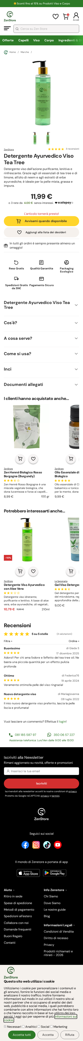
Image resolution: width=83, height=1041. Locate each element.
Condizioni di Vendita (59, 931)
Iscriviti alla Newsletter (38, 760)
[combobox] (46, 29)
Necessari (14, 1027)
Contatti (9, 943)
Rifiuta (69, 1035)
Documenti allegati (23, 384)
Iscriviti (41, 783)
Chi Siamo (51, 896)
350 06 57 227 (64, 735)
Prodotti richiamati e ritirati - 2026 (58, 953)
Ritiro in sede (13, 896)
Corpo (49, 40)
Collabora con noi (16, 923)
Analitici (31, 1027)
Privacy (49, 945)
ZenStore (9, 149)
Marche (25, 52)
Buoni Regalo (13, 936)
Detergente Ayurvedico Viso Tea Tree (37, 305)
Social (45, 1027)
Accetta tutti (22, 1035)
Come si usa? (17, 353)
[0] (66, 19)
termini (55, 795)
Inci (7, 369)
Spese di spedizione (18, 903)
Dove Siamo (52, 903)
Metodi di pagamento (19, 910)
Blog (47, 916)
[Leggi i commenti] (56, 149)
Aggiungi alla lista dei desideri (45, 232)
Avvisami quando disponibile (46, 221)
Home (12, 52)
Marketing (60, 1027)
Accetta (48, 1035)
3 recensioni (72, 149)
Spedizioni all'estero (18, 916)
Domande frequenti (17, 929)
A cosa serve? (18, 338)
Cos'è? (10, 323)
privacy (73, 791)
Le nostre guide (55, 910)
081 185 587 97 (25, 735)
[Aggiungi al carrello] (20, 459)
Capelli (23, 40)
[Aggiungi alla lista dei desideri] (33, 459)
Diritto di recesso (56, 938)
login (62, 722)
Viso (36, 40)
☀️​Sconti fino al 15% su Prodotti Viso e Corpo (41, 3)
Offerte (8, 40)
